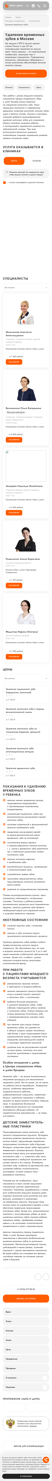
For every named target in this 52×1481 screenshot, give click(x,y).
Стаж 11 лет (10, 344)
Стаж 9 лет (10, 638)
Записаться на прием (26, 73)
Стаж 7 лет (10, 495)
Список (36, 160)
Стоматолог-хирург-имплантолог (18, 562)
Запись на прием (26, 1298)
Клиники (9, 87)
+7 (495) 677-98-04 (38, 6)
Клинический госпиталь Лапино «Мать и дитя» (25, 349)
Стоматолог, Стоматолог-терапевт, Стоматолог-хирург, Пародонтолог (24, 418)
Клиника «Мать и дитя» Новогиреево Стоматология (21, 571)
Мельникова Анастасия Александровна (19, 334)
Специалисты (24, 87)
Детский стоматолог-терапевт (17, 635)
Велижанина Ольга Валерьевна (23, 408)
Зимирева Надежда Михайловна (24, 486)
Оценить (33, 1426)
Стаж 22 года (11, 422)
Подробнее (14, 362)
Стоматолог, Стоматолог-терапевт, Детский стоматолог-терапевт (23, 340)
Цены (38, 87)
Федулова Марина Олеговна (22, 631)
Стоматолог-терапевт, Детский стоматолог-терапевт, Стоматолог (23, 491)
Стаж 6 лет (10, 565)
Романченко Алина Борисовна (23, 559)
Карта (14, 160)
